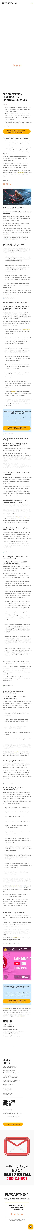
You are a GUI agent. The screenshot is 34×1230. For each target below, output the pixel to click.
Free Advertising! (7, 1110)
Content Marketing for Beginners (12, 1117)
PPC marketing (20, 172)
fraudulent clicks (26, 329)
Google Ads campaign (21, 517)
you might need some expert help (19, 886)
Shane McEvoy (6, 1008)
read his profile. (21, 1016)
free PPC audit (16, 937)
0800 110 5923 (17, 1178)
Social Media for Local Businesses (12, 1113)
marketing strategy (7, 239)
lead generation (15, 752)
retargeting (13, 391)
